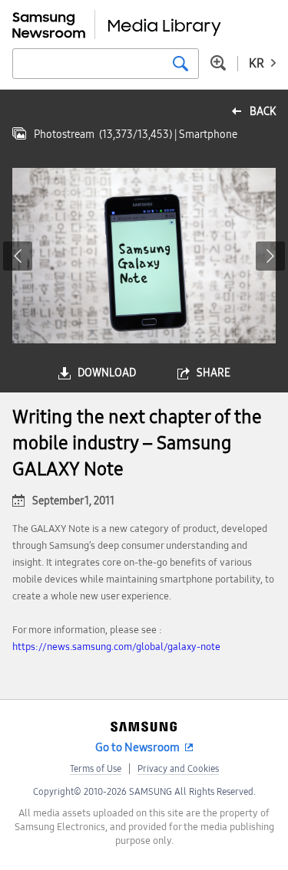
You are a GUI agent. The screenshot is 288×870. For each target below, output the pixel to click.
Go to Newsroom (137, 747)
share (213, 372)
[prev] (17, 256)
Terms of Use (95, 768)
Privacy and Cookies (178, 768)
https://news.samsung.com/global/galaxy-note (116, 647)
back (263, 111)
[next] (270, 256)
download (107, 372)
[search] (180, 63)
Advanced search (218, 63)
